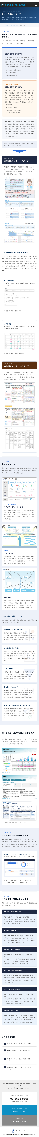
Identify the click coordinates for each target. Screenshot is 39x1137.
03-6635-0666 (19, 1098)
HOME (6, 25)
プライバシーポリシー (21, 1131)
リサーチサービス (14, 25)
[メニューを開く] (36, 4)
